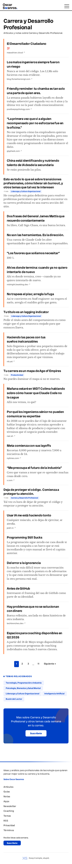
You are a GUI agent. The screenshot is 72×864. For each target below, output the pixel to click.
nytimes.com (14, 458)
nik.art (11, 361)
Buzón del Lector (14, 699)
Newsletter (9, 806)
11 (38, 663)
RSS (5, 820)
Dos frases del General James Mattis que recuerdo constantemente (35, 218)
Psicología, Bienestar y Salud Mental (23, 688)
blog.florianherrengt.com (20, 79)
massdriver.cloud (16, 52)
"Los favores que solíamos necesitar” (33, 253)
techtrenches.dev (16, 623)
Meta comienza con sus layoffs (29, 446)
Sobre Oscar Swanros (13, 779)
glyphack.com (14, 151)
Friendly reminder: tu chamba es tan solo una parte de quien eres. (36, 91)
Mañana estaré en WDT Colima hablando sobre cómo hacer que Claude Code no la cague (36, 393)
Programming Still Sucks (24, 537)
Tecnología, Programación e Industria (24, 682)
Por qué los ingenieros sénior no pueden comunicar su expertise (35, 414)
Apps (6, 801)
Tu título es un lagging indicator (26, 312)
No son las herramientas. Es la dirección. (35, 235)
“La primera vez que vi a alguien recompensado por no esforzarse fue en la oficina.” (35, 123)
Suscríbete (36, 733)
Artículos (8, 786)
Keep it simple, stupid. (39, 858)
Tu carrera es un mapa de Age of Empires (32, 371)
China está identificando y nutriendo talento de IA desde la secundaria (33, 163)
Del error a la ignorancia (24, 563)
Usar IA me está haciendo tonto (29, 515)
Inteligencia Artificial (54, 693)
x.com (11, 480)
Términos (8, 830)
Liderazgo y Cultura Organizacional (26, 191)
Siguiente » (50, 663)
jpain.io (11, 528)
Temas (7, 815)
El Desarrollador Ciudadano (26, 44)
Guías (6, 791)
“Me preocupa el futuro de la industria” (34, 468)
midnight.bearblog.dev (18, 284)
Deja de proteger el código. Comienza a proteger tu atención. (31, 492)
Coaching (8, 810)
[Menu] (66, 6)
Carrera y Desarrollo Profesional (24, 498)
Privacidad (9, 825)
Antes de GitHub (18, 588)
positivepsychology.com (19, 109)
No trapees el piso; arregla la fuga (30, 294)
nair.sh (11, 436)
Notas (6, 796)
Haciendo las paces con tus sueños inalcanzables (26, 339)
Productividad (17, 375)
